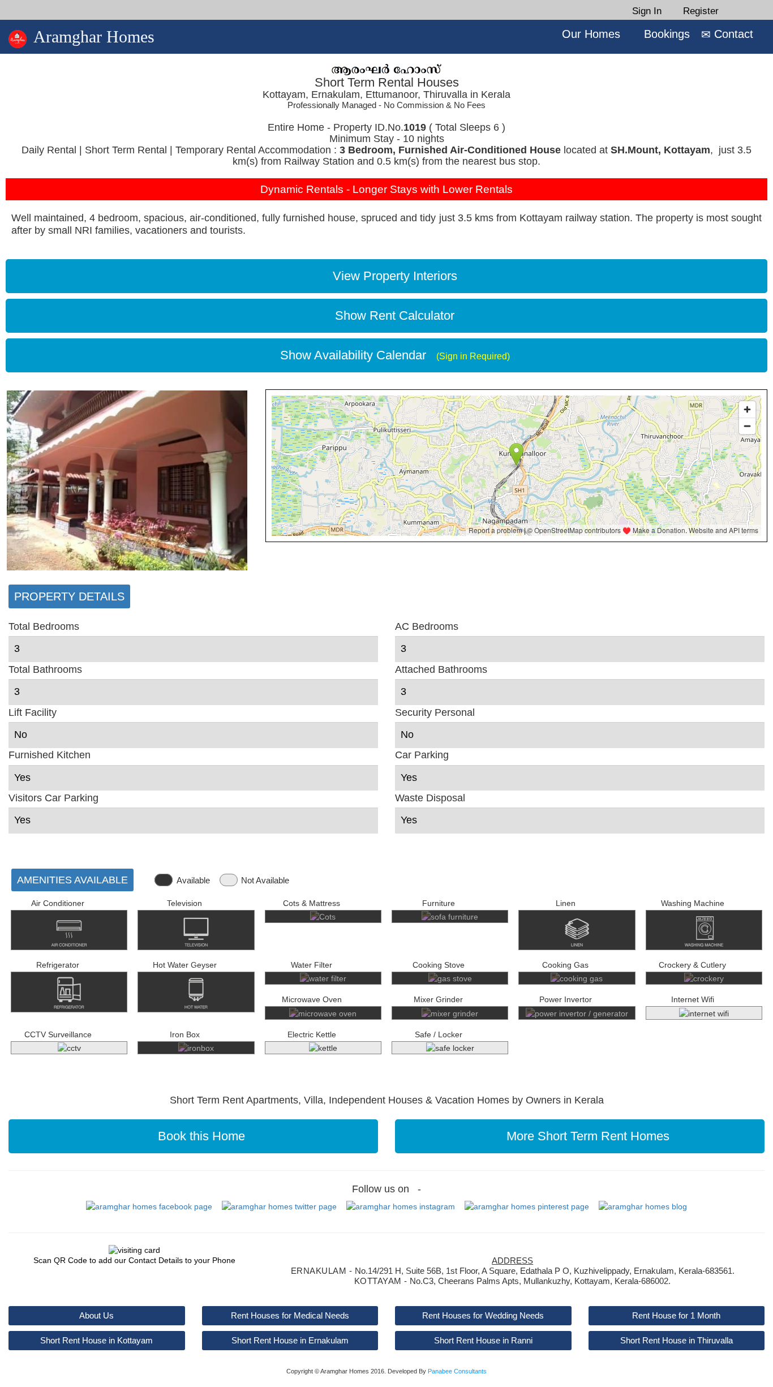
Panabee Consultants (457, 1371)
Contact (732, 34)
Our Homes (589, 34)
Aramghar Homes (93, 36)
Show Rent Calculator (391, 315)
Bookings (665, 34)
